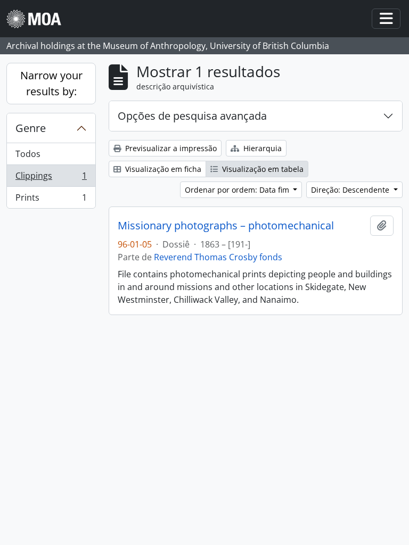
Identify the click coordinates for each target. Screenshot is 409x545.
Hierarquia (261, 148)
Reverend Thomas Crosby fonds (218, 257)
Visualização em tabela (262, 169)
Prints (51, 200)
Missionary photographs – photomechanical (226, 225)
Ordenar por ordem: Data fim (238, 190)
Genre (30, 128)
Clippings (51, 178)
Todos (27, 154)
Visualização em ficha (162, 169)
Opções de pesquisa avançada (192, 116)
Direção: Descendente (351, 190)
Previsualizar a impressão (170, 148)
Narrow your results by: (51, 83)
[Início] (38, 18)
